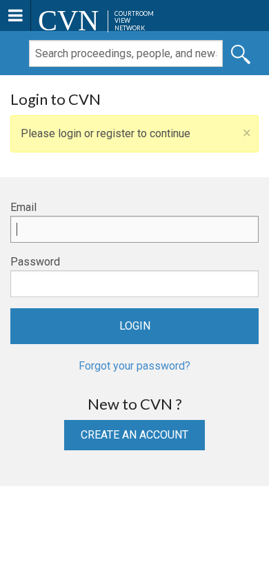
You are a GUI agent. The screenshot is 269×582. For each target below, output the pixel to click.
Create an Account (134, 434)
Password (35, 261)
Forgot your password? (134, 365)
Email (23, 207)
